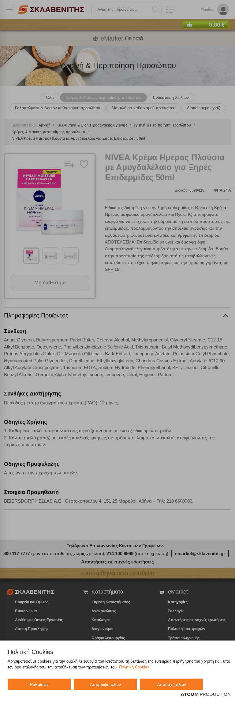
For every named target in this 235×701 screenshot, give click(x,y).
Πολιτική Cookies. (135, 667)
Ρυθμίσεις (39, 684)
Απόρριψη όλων (105, 684)
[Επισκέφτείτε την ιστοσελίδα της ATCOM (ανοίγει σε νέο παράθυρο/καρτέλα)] (205, 694)
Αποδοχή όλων (171, 684)
